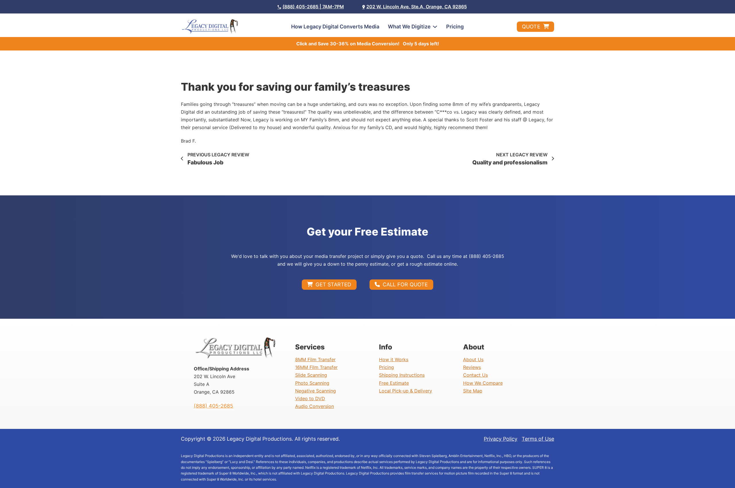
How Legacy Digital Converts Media (335, 27)
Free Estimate (394, 383)
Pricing (455, 27)
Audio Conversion (314, 406)
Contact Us (475, 375)
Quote (531, 27)
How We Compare (483, 383)
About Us (473, 359)
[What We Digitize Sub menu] (435, 26)
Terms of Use (538, 439)
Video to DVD (310, 398)
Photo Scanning (312, 383)
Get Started (333, 284)
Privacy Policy (500, 439)
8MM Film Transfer (315, 359)
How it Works (393, 359)
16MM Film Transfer (316, 367)
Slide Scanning (311, 375)
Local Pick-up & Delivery (405, 391)
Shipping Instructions (402, 375)
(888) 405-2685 (213, 406)
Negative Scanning (315, 391)
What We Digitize (409, 27)
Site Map (472, 391)
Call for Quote (405, 284)
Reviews (472, 367)
